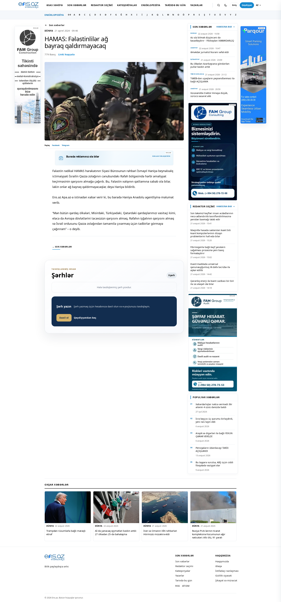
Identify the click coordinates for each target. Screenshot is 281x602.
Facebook (56, 145)
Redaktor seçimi (102, 5)
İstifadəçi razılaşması (227, 570)
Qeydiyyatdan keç (85, 317)
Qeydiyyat (247, 5)
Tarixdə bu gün (175, 5)
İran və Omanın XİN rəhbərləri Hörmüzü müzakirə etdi (160, 532)
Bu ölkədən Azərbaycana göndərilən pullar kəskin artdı (209, 65)
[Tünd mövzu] (225, 5)
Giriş (234, 5)
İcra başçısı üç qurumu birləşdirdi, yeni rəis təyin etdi (214, 420)
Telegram (65, 145)
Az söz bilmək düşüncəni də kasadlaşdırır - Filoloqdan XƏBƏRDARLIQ (212, 39)
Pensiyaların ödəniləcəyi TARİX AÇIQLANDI (212, 449)
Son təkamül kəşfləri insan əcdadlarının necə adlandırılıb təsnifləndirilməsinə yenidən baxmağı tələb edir (211, 216)
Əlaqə (218, 566)
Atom (186, 585)
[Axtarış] (218, 5)
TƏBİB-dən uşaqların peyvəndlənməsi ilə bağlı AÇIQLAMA (212, 80)
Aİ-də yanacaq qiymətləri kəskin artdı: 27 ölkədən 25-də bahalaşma (116, 532)
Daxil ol (64, 317)
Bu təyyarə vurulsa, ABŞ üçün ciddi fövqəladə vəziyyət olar (214, 464)
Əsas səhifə (54, 5)
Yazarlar (196, 5)
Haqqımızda (222, 561)
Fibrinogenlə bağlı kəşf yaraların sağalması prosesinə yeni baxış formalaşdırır (207, 250)
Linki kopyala (66, 54)
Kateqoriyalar (127, 5)
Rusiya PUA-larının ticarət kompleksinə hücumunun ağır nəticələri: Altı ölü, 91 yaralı (208, 534)
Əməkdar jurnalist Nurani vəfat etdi (209, 52)
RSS (177, 585)
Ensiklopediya (150, 5)
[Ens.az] (28, 5)
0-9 (69, 14)
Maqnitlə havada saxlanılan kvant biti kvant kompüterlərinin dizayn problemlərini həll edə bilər (210, 233)
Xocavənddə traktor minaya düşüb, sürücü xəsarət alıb (209, 94)
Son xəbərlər (76, 5)
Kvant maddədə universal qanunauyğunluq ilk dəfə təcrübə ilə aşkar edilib (210, 267)
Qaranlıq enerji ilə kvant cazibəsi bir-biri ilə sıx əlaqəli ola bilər (212, 282)
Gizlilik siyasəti (223, 575)
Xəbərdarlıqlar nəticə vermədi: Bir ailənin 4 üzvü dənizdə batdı (214, 406)
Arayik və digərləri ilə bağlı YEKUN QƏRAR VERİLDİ (214, 435)
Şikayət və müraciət (226, 580)
